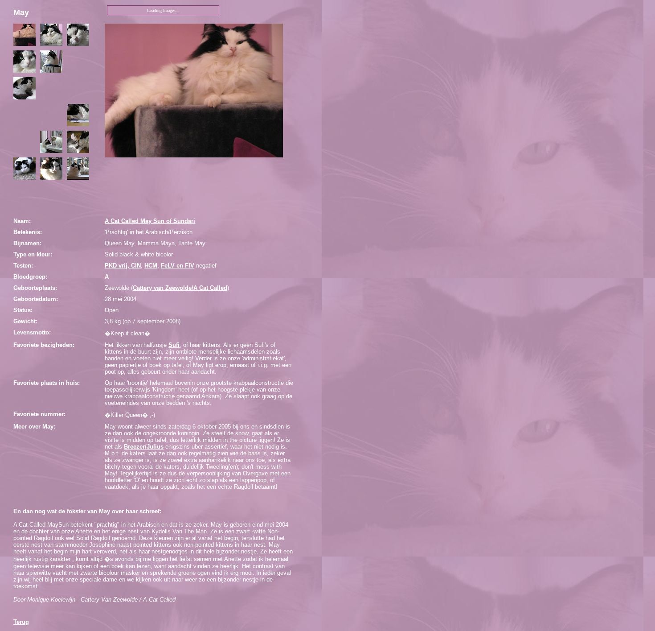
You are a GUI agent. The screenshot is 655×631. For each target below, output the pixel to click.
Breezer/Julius (144, 446)
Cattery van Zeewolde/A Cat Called (180, 288)
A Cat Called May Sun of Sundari (150, 221)
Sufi (174, 345)
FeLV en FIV (177, 265)
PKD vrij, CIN (123, 265)
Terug (21, 622)
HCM (150, 265)
